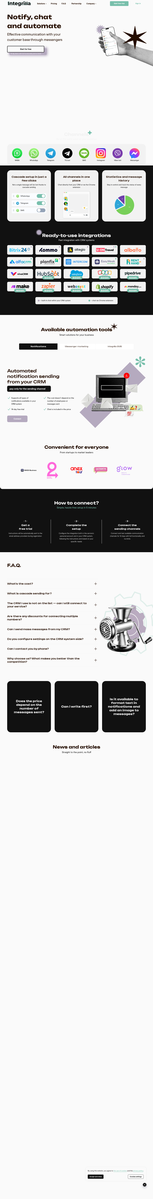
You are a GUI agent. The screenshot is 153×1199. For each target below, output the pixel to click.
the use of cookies (120, 1171)
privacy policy (138, 1171)
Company (90, 3)
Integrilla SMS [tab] (115, 346)
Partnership (76, 3)
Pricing (54, 3)
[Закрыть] (144, 1184)
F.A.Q (64, 3)
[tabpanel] (76, 397)
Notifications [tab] (38, 346)
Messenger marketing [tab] (76, 346)
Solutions (41, 3)
